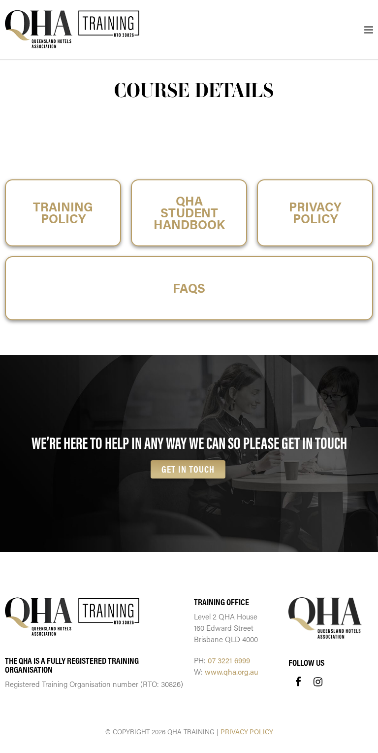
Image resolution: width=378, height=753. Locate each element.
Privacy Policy (315, 213)
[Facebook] (298, 681)
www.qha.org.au (231, 672)
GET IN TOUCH (188, 469)
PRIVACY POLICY (246, 731)
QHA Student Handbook (189, 213)
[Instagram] (318, 681)
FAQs (189, 288)
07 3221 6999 (229, 660)
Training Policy (63, 213)
